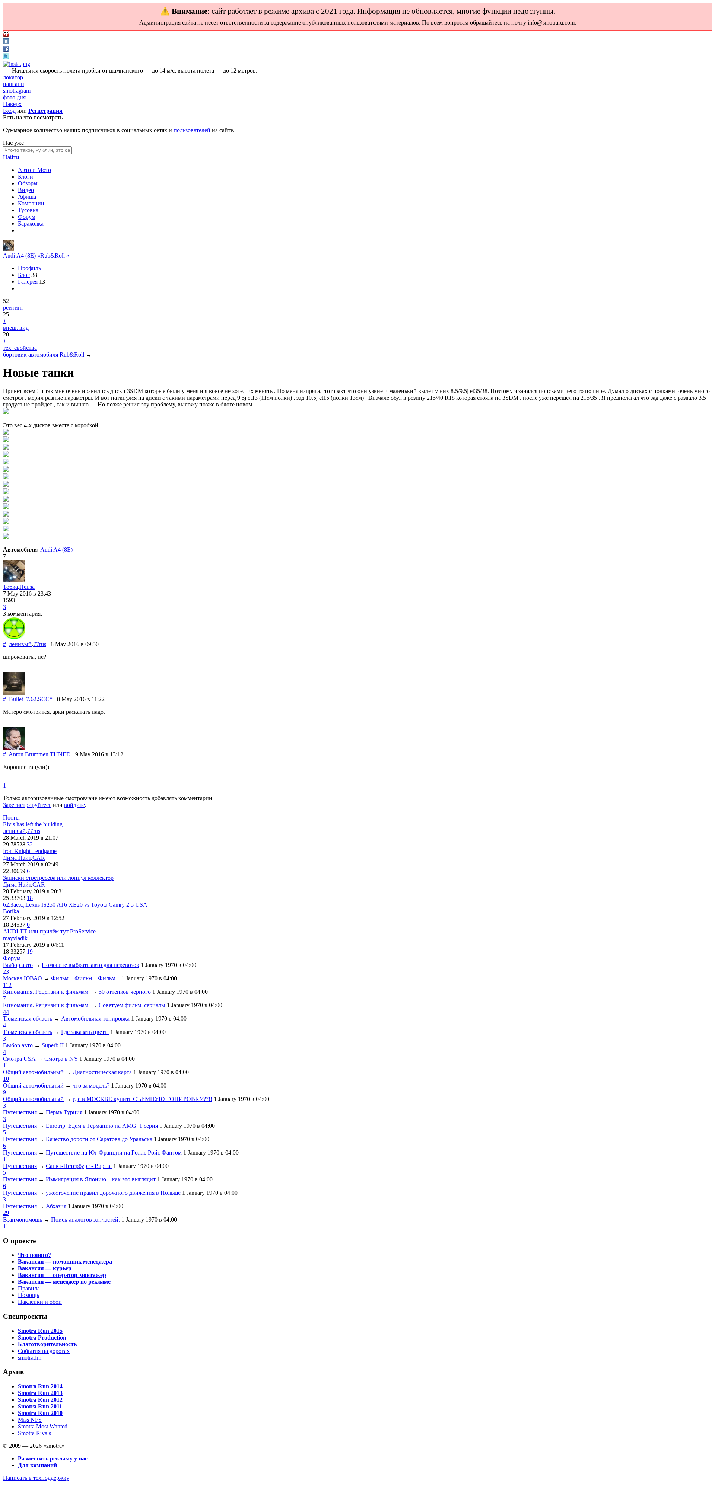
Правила (29, 1288)
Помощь (28, 1295)
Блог (24, 275)
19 (30, 951)
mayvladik (15, 938)
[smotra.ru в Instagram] (16, 64)
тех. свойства (20, 348)
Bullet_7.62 (22, 699)
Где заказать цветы (85, 1032)
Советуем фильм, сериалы (132, 1005)
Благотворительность (47, 1344)
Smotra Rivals (34, 1433)
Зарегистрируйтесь (27, 805)
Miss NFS (30, 1420)
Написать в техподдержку (36, 1478)
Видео (26, 190)
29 (6, 1213)
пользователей (192, 130)
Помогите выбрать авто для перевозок (90, 965)
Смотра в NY (61, 1059)
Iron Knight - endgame (30, 851)
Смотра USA (19, 1059)
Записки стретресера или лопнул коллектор (58, 878)
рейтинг (13, 307)
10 (6, 1079)
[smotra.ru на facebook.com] (6, 50)
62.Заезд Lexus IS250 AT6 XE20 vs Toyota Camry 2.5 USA (75, 904)
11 (6, 1065)
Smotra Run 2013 (40, 1393)
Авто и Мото (34, 170)
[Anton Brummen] (14, 747)
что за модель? (91, 1085)
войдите (74, 805)
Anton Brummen (28, 754)
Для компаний (37, 1465)
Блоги (25, 176)
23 (6, 971)
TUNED (60, 754)
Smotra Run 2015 (40, 1331)
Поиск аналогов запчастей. (85, 1219)
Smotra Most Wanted (42, 1426)
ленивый (20, 644)
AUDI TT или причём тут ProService (49, 931)
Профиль (29, 268)
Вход (9, 111)
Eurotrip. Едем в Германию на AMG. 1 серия (102, 1126)
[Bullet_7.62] (14, 692)
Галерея (28, 281)
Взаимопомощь (22, 1219)
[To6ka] (8, 249)
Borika (11, 911)
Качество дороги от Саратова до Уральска (99, 1139)
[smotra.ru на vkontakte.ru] (6, 42)
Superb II (53, 1045)
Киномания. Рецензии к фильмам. (46, 992)
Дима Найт (17, 858)
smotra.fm (29, 1357)
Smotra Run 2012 (40, 1399)
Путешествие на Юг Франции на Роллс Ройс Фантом (114, 1152)
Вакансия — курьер (45, 1268)
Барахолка (31, 223)
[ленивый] (14, 637)
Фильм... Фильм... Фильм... (85, 978)
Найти (11, 157)
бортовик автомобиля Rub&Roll (44, 354)
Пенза (27, 587)
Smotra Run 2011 (40, 1406)
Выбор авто (18, 965)
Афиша (27, 197)
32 (30, 844)
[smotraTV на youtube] (6, 35)
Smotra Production (42, 1337)
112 (7, 985)
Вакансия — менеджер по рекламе (64, 1281)
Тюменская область (27, 1018)
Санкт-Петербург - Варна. (79, 1166)
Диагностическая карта (102, 1072)
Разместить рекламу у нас (53, 1458)
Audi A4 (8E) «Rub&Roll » (36, 255)
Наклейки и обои (40, 1302)
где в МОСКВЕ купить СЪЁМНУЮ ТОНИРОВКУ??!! (142, 1099)
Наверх (12, 104)
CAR (38, 858)
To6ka (10, 587)
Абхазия (56, 1206)
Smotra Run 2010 (40, 1413)
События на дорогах (44, 1351)
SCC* (45, 699)
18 (30, 898)
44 (6, 1012)
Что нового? (34, 1255)
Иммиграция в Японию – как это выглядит (101, 1179)
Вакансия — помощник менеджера (65, 1261)
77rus (39, 644)
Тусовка (28, 210)
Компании (31, 203)
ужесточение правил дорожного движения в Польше (113, 1193)
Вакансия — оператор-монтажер (62, 1275)
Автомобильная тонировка (95, 1018)
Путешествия (20, 1112)
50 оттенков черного (125, 992)
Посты (11, 817)
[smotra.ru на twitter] (6, 57)
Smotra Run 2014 (40, 1386)
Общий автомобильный (33, 1072)
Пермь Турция (64, 1112)
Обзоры (28, 183)
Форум (26, 217)
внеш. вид (16, 328)
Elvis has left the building (33, 824)
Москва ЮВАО (22, 978)
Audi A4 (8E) (56, 549)
